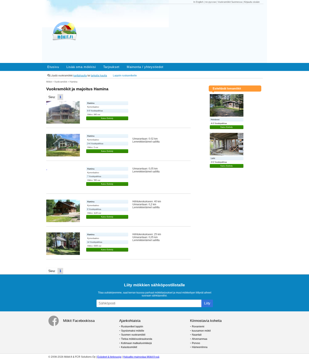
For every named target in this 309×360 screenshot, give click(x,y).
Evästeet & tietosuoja (109, 356)
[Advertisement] (177, 33)
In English (198, 2)
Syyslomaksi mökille (132, 330)
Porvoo (196, 343)
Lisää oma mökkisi (81, 67)
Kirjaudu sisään (252, 2)
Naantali (197, 334)
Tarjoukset (111, 67)
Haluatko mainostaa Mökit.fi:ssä (141, 356)
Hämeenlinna (199, 347)
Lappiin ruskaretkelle (125, 75)
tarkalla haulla (99, 75)
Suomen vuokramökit (133, 334)
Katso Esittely (107, 118)
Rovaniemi (198, 326)
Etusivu (53, 67)
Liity (207, 303)
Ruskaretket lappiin (132, 326)
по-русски (210, 2)
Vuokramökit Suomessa (230, 2)
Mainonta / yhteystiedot (145, 67)
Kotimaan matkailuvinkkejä (136, 343)
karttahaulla (80, 75)
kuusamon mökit (201, 330)
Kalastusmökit (129, 347)
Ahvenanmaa (199, 338)
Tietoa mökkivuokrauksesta (136, 338)
